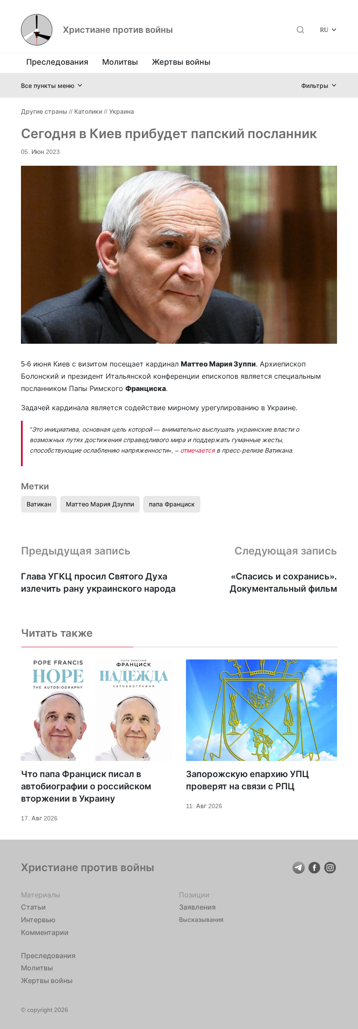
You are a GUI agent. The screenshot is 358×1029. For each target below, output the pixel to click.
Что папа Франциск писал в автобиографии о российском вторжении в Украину (86, 786)
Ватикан (39, 504)
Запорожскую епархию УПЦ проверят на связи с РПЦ (247, 780)
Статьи (33, 907)
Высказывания (201, 919)
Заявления (197, 907)
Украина (121, 111)
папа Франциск (172, 504)
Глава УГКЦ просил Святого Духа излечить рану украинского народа (98, 582)
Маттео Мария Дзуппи (100, 504)
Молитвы (120, 61)
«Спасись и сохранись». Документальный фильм (283, 582)
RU (324, 29)
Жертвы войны (181, 61)
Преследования (57, 61)
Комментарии (45, 932)
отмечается (197, 450)
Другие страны (44, 111)
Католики (88, 111)
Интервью (38, 919)
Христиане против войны (118, 29)
